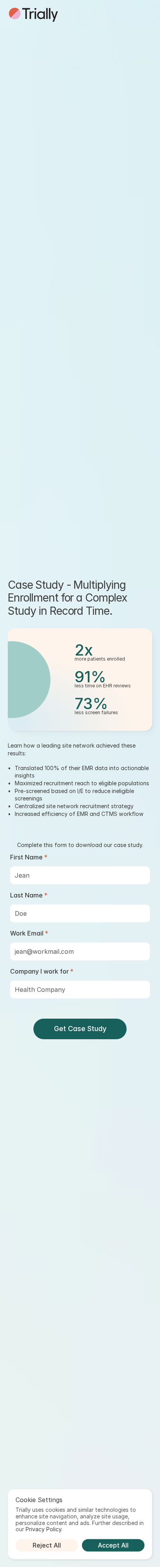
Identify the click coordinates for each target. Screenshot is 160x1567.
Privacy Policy (43, 1529)
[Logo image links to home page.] (33, 15)
